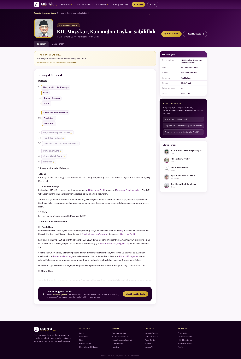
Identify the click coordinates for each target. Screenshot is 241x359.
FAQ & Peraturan (185, 340)
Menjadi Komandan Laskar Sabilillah (60, 143)
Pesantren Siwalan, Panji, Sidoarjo (115, 243)
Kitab (81, 340)
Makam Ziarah (85, 343)
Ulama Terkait (58, 44)
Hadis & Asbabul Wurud (122, 340)
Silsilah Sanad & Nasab (88, 347)
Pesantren (83, 336)
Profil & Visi (182, 333)
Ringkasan (41, 44)
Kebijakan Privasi (185, 343)
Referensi (47, 161)
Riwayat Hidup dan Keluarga (55, 87)
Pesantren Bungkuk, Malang (128, 190)
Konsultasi (149, 343)
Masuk (153, 4)
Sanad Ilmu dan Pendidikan (55, 112)
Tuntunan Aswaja (119, 333)
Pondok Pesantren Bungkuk (94, 234)
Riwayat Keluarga (52, 98)
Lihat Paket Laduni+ (135, 294)
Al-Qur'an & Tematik (120, 336)
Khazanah (46, 13)
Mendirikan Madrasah (53, 138)
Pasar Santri (150, 340)
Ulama (53, 13)
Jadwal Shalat (118, 343)
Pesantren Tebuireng (62, 256)
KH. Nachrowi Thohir (96, 190)
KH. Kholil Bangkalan (128, 256)
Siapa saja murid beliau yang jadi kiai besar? (183, 126)
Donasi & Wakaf (151, 336)
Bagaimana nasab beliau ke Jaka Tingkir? (182, 132)
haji (121, 230)
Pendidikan (49, 118)
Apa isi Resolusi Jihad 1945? (176, 119)
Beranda (37, 13)
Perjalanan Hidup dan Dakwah (56, 132)
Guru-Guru (49, 123)
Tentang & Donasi (120, 4)
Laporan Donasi (185, 336)
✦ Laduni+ (138, 4)
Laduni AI (149, 347)
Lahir (45, 92)
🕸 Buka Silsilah (171, 34)
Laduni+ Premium (152, 333)
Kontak (181, 347)
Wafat (47, 103)
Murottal (115, 347)
